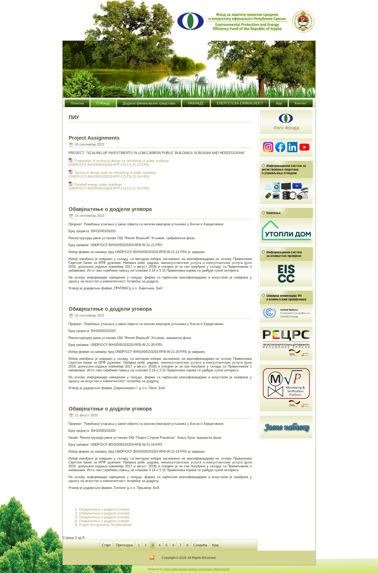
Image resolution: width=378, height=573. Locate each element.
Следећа (200, 545)
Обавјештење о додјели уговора (104, 509)
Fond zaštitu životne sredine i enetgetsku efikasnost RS (197, 569)
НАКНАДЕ (196, 103)
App (279, 103)
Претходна (124, 545)
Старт (106, 545)
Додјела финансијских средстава (149, 103)
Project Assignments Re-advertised (105, 525)
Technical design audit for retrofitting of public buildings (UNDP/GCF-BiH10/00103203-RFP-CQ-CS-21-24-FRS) (112, 174)
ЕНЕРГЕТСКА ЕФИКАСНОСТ (240, 103)
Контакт (301, 103)
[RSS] (151, 558)
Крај (215, 545)
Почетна (77, 103)
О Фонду (103, 103)
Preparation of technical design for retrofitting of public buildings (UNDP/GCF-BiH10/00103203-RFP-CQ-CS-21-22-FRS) (118, 163)
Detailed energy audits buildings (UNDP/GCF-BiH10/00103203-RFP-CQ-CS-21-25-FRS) (108, 186)
